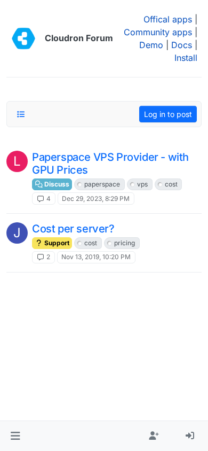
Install (185, 57)
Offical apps (167, 19)
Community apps (158, 32)
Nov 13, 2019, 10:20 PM (96, 257)
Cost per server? (73, 228)
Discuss (56, 184)
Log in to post (168, 114)
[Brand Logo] (23, 38)
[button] (15, 436)
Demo (151, 45)
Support (56, 243)
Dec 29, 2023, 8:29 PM (96, 199)
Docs (181, 45)
